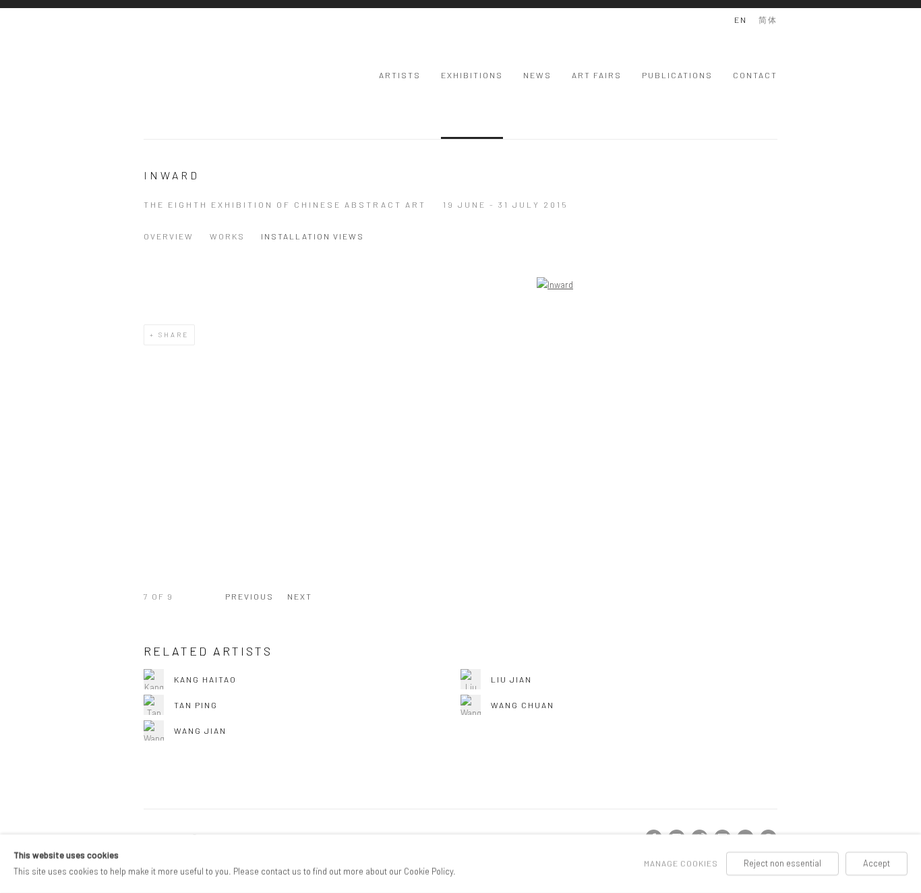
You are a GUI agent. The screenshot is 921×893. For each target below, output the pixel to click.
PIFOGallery (197, 73)
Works (227, 236)
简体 (768, 19)
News (537, 75)
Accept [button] (876, 863)
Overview (169, 236)
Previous (249, 596)
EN (740, 19)
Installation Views (312, 236)
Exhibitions (472, 75)
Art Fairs (597, 75)
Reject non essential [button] (782, 863)
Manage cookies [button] (681, 863)
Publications (677, 75)
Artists (400, 75)
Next (299, 596)
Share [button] (173, 334)
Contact (755, 75)
